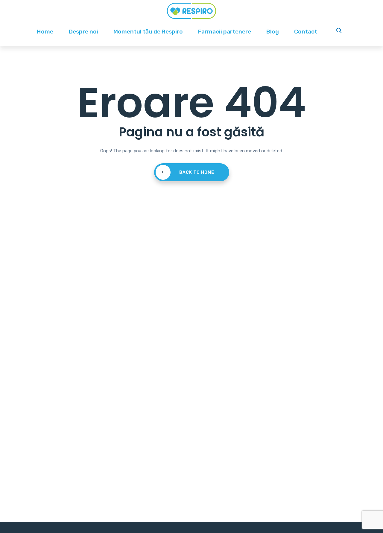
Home (45, 31)
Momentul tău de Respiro (148, 31)
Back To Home (187, 172)
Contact (305, 31)
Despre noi (83, 31)
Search (339, 31)
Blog (272, 31)
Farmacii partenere (224, 31)
